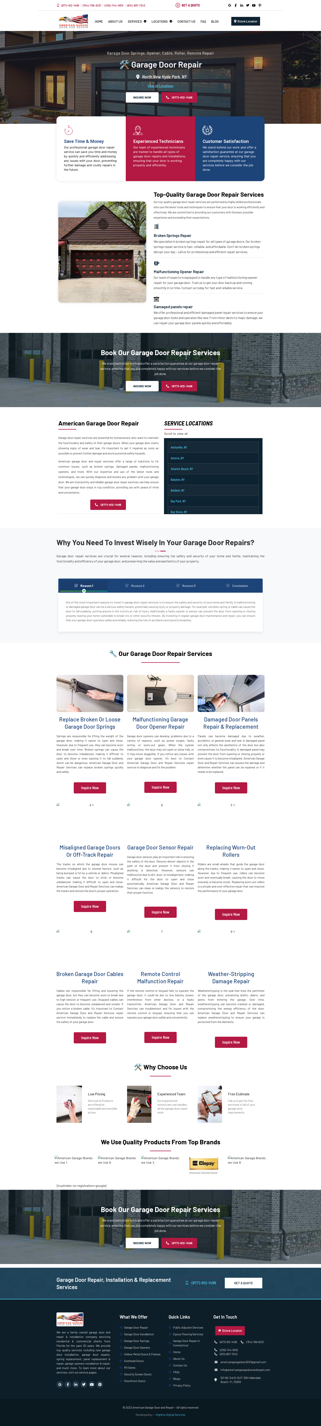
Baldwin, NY (177, 490)
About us (115, 21)
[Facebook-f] (67, 1384)
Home (99, 21)
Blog (215, 21)
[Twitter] (83, 1384)
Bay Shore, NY (179, 512)
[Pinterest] (99, 1384)
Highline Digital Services (170, 1414)
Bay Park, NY (178, 501)
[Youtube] (91, 1384)
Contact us (186, 21)
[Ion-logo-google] (59, 1384)
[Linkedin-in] (75, 1384)
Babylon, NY (178, 479)
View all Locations (160, 86)
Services (135, 21)
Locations (160, 21)
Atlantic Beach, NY (182, 469)
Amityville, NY (179, 447)
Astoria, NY (177, 458)
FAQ (203, 21)
